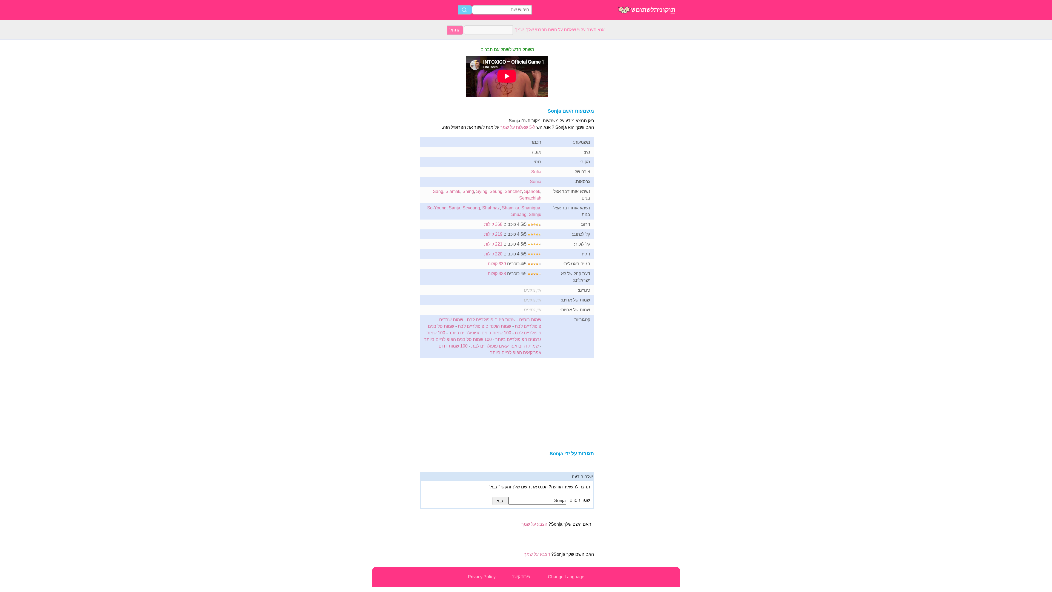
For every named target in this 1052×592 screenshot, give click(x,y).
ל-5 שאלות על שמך (517, 127)
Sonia (535, 181)
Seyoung (471, 208)
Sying (481, 191)
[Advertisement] (394, 121)
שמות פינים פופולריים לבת (491, 319)
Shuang (519, 214)
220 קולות (493, 254)
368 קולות (493, 224)
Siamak (452, 191)
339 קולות (497, 263)
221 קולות (493, 244)
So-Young (437, 208)
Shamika (510, 208)
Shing (468, 191)
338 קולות (497, 273)
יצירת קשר (521, 576)
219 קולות (493, 234)
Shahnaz (491, 208)
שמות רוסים (530, 319)
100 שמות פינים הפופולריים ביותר (480, 333)
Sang (438, 191)
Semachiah (530, 198)
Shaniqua (530, 208)
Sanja (454, 208)
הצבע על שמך (534, 524)
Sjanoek (532, 191)
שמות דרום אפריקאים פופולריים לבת (505, 346)
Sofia (536, 171)
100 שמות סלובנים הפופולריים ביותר (458, 339)
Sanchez (513, 191)
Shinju (535, 214)
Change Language (566, 576)
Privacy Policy (482, 576)
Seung (496, 191)
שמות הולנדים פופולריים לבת (484, 326)
